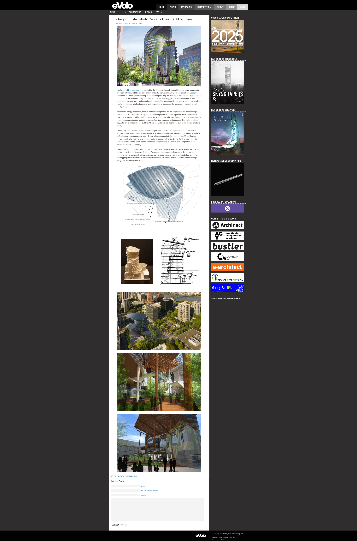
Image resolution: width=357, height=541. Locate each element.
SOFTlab (224, 539)
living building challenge (129, 90)
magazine (186, 7)
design (148, 12)
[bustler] (228, 246)
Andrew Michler (125, 23)
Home (161, 7)
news (173, 7)
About (220, 7)
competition (204, 7)
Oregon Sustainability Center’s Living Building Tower (154, 19)
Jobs (242, 7)
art (157, 12)
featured (128, 476)
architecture (134, 12)
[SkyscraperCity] (228, 277)
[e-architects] (228, 267)
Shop (232, 7)
